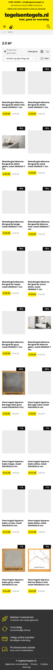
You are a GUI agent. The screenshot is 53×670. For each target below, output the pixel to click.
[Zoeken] (47, 26)
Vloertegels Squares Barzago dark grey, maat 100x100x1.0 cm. (13, 405)
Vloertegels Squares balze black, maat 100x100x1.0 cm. (38, 523)
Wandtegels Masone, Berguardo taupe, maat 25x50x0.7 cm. (13, 284)
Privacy (34, 664)
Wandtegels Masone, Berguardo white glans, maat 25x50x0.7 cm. (13, 165)
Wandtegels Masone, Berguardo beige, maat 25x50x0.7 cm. (13, 224)
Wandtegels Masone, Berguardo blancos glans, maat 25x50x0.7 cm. (39, 346)
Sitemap (27, 667)
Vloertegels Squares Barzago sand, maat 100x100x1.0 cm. (38, 405)
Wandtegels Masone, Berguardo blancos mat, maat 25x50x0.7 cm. (39, 225)
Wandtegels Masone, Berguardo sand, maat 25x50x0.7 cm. (39, 164)
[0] (11, 26)
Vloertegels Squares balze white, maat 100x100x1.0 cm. (38, 464)
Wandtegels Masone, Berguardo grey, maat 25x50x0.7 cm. (13, 344)
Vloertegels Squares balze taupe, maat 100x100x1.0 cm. (12, 464)
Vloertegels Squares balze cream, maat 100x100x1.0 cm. (12, 523)
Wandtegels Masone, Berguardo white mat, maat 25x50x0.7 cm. (13, 105)
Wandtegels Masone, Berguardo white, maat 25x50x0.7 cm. (39, 105)
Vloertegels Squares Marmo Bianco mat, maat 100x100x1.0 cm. (39, 582)
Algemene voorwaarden (16, 664)
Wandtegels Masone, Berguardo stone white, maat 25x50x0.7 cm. (39, 286)
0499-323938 (14, 2)
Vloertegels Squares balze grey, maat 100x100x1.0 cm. (12, 582)
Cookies (44, 664)
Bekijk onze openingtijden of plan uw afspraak (27, 8)
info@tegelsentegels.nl (33, 2)
